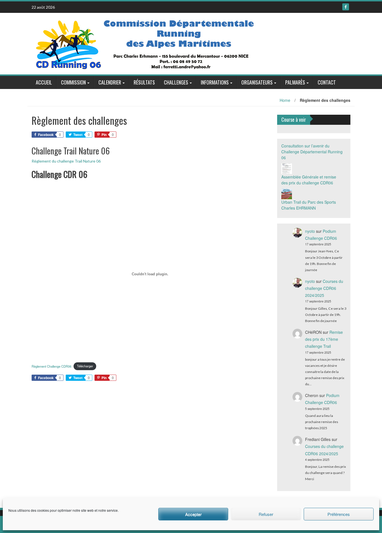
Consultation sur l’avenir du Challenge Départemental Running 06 (312, 151)
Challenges (176, 82)
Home (285, 100)
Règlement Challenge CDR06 (51, 366)
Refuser (266, 514)
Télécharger (85, 366)
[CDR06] (146, 43)
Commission (73, 82)
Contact (327, 82)
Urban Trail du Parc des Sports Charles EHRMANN (308, 205)
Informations (215, 82)
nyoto (310, 231)
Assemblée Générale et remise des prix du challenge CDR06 (308, 180)
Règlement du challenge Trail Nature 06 (66, 161)
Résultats (144, 82)
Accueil (44, 82)
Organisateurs (257, 82)
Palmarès (295, 82)
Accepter (193, 514)
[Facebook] (345, 6)
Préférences (338, 514)
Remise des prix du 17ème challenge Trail (324, 339)
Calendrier (109, 82)
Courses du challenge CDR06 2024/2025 (324, 288)
